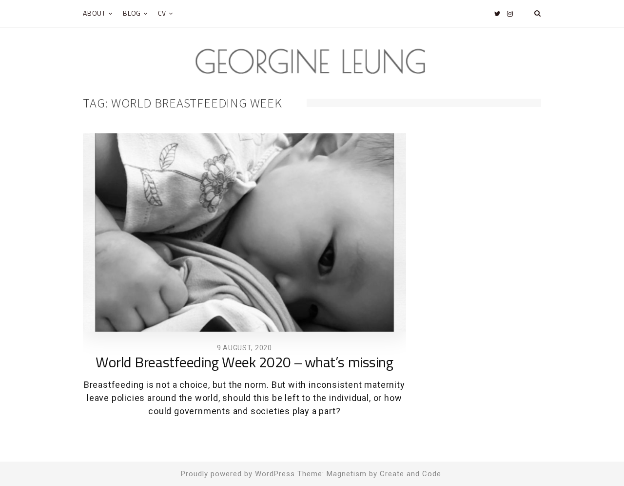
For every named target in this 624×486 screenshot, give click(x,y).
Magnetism (347, 473)
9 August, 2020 (244, 348)
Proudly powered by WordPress (238, 473)
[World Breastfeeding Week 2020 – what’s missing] (244, 232)
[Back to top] (592, 457)
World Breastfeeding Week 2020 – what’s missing (244, 363)
